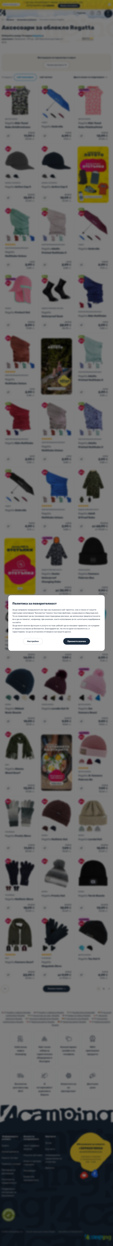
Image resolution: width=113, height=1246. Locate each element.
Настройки (33, 641)
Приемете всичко (76, 641)
